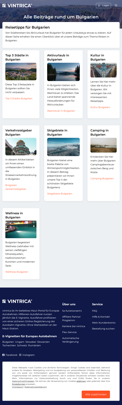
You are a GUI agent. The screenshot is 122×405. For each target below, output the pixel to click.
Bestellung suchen (103, 328)
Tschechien (9, 345)
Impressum (17, 387)
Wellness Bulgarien (16, 271)
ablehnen (81, 381)
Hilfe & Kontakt (101, 316)
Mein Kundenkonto (103, 322)
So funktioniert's (72, 310)
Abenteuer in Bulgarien (61, 110)
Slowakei (30, 341)
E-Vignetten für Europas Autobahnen (29, 336)
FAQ (94, 310)
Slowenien (43, 341)
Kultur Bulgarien (100, 107)
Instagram (28, 355)
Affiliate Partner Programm (71, 318)
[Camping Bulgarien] (103, 145)
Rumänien (34, 345)
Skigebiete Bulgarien (59, 193)
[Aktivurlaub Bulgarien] (63, 72)
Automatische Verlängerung (70, 340)
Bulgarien (8, 341)
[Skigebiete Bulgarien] (63, 147)
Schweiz (22, 345)
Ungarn (19, 341)
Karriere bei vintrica (73, 326)
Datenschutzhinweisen (23, 381)
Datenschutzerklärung (36, 387)
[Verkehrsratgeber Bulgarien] (20, 146)
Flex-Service (69, 332)
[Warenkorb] (116, 5)
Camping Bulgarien (102, 178)
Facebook (11, 355)
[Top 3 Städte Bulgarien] (20, 71)
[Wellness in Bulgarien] (20, 229)
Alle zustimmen (95, 394)
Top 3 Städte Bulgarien (18, 98)
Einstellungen (18, 384)
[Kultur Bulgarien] (103, 70)
